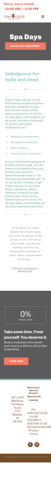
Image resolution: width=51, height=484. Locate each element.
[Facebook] (30, 444)
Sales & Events (33, 391)
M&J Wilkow (18, 457)
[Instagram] (36, 444)
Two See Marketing (41, 457)
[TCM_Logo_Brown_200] (14, 15)
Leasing (33, 400)
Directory (33, 387)
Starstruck (33, 396)
